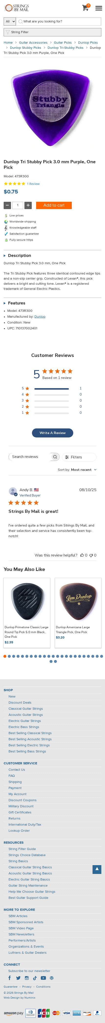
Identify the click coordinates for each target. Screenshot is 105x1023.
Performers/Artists (22, 940)
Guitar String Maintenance (28, 885)
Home (8, 42)
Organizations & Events (26, 946)
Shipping (15, 782)
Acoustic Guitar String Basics (30, 873)
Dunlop (39, 316)
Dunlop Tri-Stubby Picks (66, 48)
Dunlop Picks (88, 42)
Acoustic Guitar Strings (26, 715)
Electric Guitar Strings (25, 721)
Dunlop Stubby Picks (25, 48)
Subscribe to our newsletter (29, 971)
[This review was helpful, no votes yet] (82, 555)
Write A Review (53, 433)
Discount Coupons (23, 800)
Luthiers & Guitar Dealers (28, 952)
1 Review (33, 184)
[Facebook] (10, 978)
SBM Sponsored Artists (26, 922)
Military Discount (21, 806)
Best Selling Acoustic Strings (30, 739)
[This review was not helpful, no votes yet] (91, 555)
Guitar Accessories (33, 42)
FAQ (12, 776)
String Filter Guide (22, 849)
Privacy (27, 986)
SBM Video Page (21, 928)
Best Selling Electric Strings (29, 745)
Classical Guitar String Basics (30, 867)
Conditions (43, 986)
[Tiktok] (35, 978)
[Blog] (51, 978)
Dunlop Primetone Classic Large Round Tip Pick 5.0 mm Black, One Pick (26, 632)
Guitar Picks (63, 42)
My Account (17, 794)
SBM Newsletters (21, 934)
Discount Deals (20, 702)
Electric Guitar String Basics (29, 879)
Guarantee (11, 986)
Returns (15, 818)
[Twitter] (18, 978)
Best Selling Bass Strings (27, 751)
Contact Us (17, 769)
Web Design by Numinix (19, 997)
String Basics (18, 861)
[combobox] (77, 469)
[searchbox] (30, 457)
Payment (15, 788)
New (12, 696)
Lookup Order (19, 830)
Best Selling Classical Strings (30, 733)
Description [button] (19, 255)
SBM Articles (18, 916)
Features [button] (16, 303)
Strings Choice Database (27, 855)
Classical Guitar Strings (26, 708)
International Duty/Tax (25, 824)
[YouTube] (43, 978)
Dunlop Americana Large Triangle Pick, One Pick (73, 630)
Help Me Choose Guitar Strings (32, 891)
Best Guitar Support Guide (28, 898)
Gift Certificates (20, 812)
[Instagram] (26, 978)
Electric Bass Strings (24, 727)
